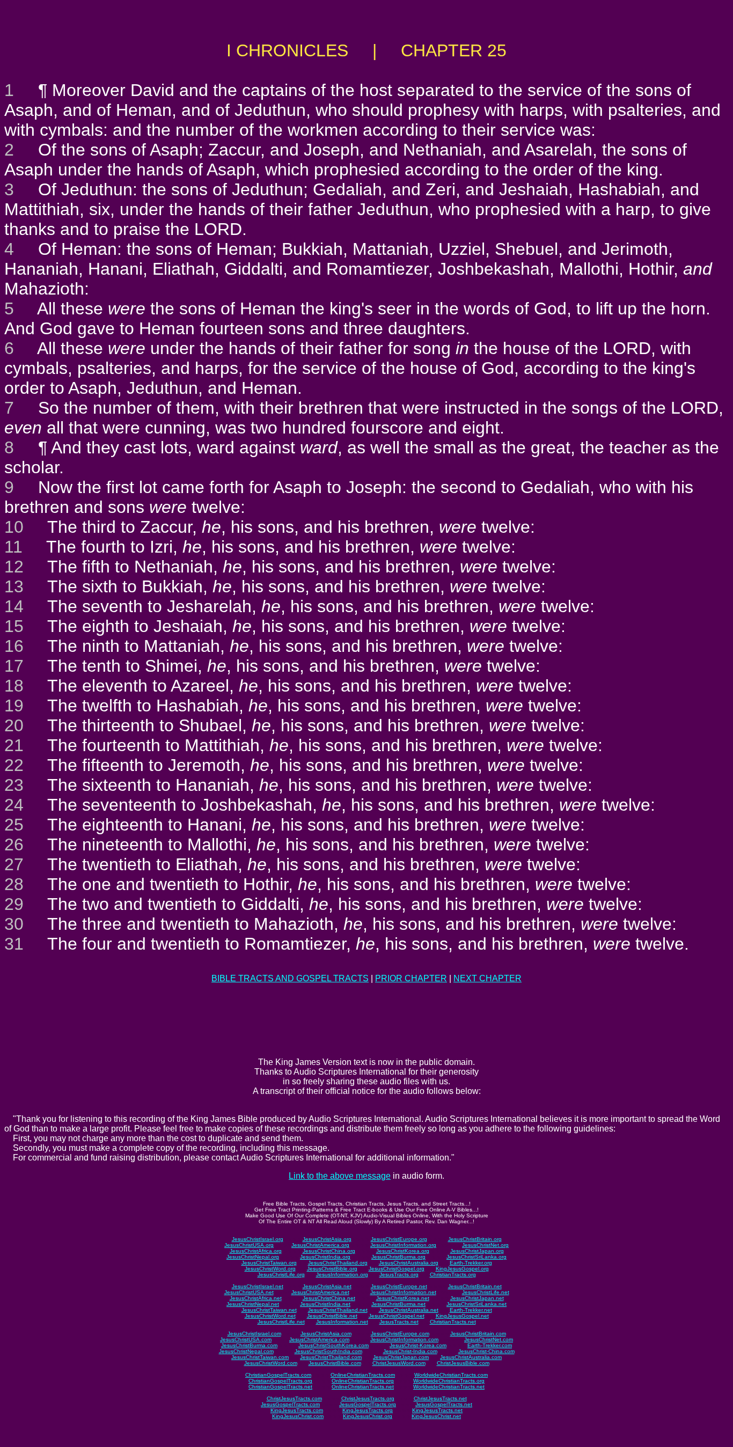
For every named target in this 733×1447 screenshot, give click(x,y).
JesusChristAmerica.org (320, 1245)
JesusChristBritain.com (478, 1333)
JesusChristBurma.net (398, 1304)
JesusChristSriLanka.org (476, 1257)
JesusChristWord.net (270, 1316)
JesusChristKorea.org (402, 1251)
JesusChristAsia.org (327, 1239)
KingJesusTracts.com (296, 1410)
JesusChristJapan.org (477, 1251)
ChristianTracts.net (453, 1322)
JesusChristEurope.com (400, 1333)
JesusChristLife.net (485, 1292)
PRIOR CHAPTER (411, 978)
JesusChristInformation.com (404, 1339)
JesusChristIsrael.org (257, 1239)
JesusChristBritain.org (475, 1239)
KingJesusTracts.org (367, 1410)
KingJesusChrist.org (367, 1416)
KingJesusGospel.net (462, 1316)
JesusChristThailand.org (338, 1263)
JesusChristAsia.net (327, 1286)
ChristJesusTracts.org (367, 1398)
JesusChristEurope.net (399, 1286)
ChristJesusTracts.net (440, 1398)
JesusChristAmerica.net (320, 1292)
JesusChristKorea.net (402, 1298)
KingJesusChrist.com (298, 1416)
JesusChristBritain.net (475, 1286)
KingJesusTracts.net (437, 1410)
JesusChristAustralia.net (408, 1310)
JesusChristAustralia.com (471, 1357)
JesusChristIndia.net (325, 1304)
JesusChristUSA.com (246, 1339)
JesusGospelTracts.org (367, 1404)
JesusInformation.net (342, 1322)
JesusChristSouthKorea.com (333, 1345)
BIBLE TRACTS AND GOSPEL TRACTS (290, 978)
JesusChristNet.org (485, 1245)
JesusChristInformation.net (403, 1292)
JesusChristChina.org (329, 1251)
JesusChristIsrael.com (254, 1333)
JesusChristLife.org (281, 1274)
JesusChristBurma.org (398, 1257)
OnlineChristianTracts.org (363, 1381)
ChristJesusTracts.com (294, 1398)
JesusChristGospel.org (396, 1269)
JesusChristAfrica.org (256, 1251)
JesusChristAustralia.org (408, 1263)
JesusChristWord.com (270, 1363)
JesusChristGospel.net (396, 1316)
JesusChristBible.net (332, 1316)
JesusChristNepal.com (246, 1351)
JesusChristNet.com (488, 1339)
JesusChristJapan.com (401, 1357)
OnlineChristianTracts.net (363, 1387)
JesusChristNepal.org (252, 1257)
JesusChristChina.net (329, 1298)
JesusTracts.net (399, 1322)
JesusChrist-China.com (486, 1351)
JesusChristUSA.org (249, 1245)
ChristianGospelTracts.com (278, 1375)
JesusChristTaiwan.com (260, 1357)
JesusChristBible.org (332, 1269)
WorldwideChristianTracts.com (451, 1375)
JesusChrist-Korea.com (418, 1345)
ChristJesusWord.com (399, 1363)
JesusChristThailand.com (331, 1357)
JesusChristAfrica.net (256, 1298)
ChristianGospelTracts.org (280, 1381)
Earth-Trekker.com (489, 1345)
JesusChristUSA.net (249, 1292)
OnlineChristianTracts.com (363, 1375)
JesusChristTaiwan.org (269, 1263)
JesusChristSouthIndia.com (328, 1351)
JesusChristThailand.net (338, 1310)
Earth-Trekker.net (471, 1310)
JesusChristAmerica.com (319, 1339)
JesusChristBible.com (335, 1363)
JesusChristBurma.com (249, 1345)
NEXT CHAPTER (487, 978)
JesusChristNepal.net (252, 1304)
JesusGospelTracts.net (443, 1404)
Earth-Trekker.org (471, 1263)
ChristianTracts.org (453, 1274)
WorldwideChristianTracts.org (449, 1381)
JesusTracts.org (399, 1274)
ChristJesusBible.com (463, 1363)
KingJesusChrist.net (436, 1416)
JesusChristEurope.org (399, 1239)
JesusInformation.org (342, 1274)
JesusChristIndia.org (325, 1257)
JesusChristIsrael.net (257, 1286)
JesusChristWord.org (270, 1269)
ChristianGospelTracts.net (280, 1387)
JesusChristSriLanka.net (476, 1304)
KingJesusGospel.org (462, 1269)
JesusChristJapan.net (477, 1298)
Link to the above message (340, 1175)
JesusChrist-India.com (410, 1351)
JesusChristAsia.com (325, 1333)
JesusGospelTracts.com (290, 1404)
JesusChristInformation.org (403, 1245)
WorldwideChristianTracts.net (449, 1387)
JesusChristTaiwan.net (269, 1310)
